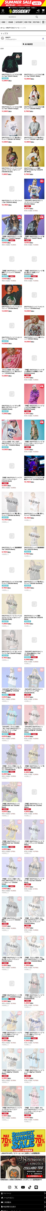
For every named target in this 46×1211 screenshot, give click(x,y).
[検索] (37, 17)
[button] (3, 11)
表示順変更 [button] (29, 44)
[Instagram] (9, 1187)
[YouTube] (23, 1187)
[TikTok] (29, 1187)
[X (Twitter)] (16, 1187)
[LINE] (36, 1187)
